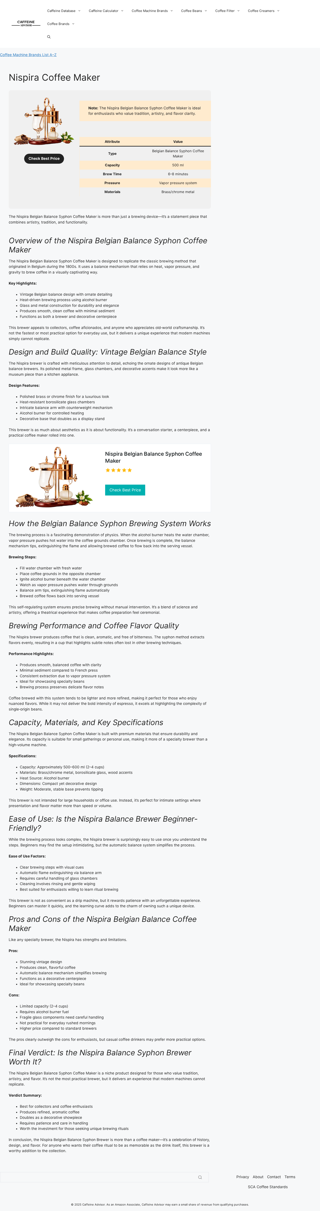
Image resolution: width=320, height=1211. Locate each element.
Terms (290, 1177)
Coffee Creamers (261, 11)
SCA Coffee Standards (268, 1187)
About (258, 1177)
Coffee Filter (225, 11)
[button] (48, 36)
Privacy (242, 1177)
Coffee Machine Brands (150, 11)
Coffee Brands (58, 24)
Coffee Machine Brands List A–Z (28, 55)
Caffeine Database (61, 11)
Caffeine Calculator (103, 11)
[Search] (200, 1177)
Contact (274, 1177)
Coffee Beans (191, 11)
